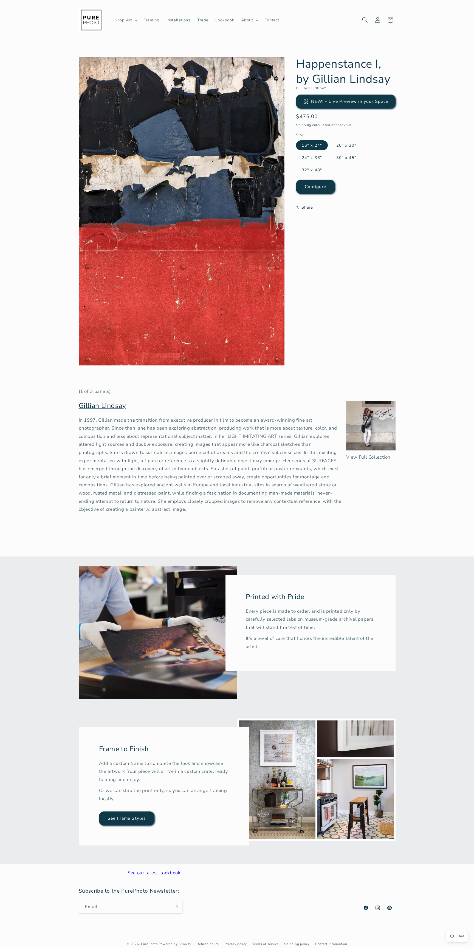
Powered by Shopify (175, 944)
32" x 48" (312, 170)
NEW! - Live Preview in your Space (349, 101)
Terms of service (265, 944)
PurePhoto (149, 944)
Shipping (303, 124)
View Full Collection (368, 457)
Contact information (331, 944)
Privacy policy (236, 944)
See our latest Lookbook (154, 873)
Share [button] (307, 207)
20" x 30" (346, 145)
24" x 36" (312, 157)
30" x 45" (346, 157)
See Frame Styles (127, 818)
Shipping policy (296, 944)
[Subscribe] (175, 906)
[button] (125, 20)
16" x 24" (312, 145)
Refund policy (208, 944)
